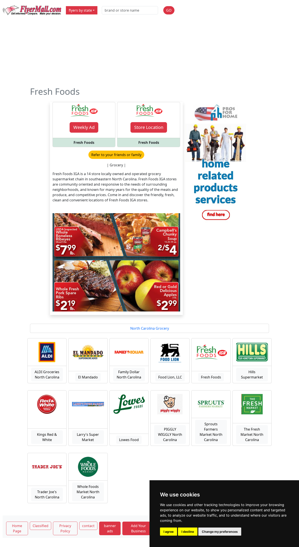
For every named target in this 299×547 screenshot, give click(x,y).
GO (169, 10)
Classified (40, 525)
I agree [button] (169, 531)
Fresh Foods (211, 377)
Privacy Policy (65, 528)
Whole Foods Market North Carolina (88, 492)
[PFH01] (215, 162)
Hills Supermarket (252, 374)
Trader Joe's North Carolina (47, 494)
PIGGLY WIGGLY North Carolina (170, 434)
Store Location (148, 127)
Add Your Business (138, 528)
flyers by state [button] (80, 10)
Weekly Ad (84, 127)
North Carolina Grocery (149, 328)
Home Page (17, 528)
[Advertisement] (149, 53)
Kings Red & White (47, 437)
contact (88, 525)
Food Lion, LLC (170, 377)
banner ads (110, 528)
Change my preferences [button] (220, 531)
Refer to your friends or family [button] (116, 154)
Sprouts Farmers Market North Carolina (211, 432)
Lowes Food (129, 439)
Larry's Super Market (88, 437)
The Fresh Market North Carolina (252, 434)
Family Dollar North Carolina (129, 374)
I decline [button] (187, 531)
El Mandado (88, 377)
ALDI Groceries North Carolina (47, 374)
